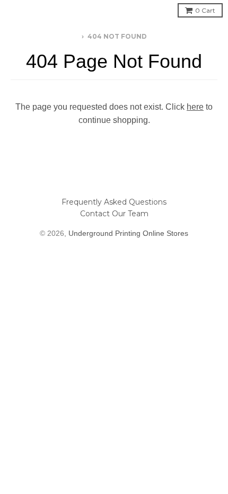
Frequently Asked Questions (114, 202)
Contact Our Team (114, 213)
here (195, 106)
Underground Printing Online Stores (128, 233)
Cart (205, 10)
